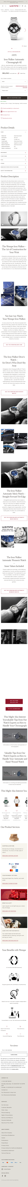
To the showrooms (14, 708)
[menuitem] (2, 6)
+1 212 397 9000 (6, 1081)
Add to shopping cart (14, 97)
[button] (9, 112)
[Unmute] (2, 224)
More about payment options (9, 883)
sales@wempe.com (16, 1065)
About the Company (6, 1132)
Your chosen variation (6, 78)
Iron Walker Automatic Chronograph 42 (6, 816)
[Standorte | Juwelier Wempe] (22, 6)
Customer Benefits (6, 1107)
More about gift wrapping (9, 911)
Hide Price (22, 73)
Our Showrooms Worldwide (8, 1095)
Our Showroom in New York (8, 1092)
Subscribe (14, 1054)
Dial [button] (2, 159)
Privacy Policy (5, 1145)
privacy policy (15, 1069)
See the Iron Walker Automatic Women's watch (14, 591)
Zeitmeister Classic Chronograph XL (17, 816)
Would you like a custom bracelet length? (7, 87)
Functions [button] (4, 156)
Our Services (4, 1105)
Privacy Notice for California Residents (11, 1148)
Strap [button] (2, 163)
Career (3, 1137)
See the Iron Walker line (14, 344)
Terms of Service (5, 1153)
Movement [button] (4, 152)
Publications (4, 1140)
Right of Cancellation (7, 1115)
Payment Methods (6, 1120)
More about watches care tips (10, 940)
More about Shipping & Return (10, 855)
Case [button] (2, 132)
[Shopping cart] (25, 6)
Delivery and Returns (7, 1117)
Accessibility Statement (7, 1150)
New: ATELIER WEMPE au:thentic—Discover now (14, 2)
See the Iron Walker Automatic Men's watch (14, 518)
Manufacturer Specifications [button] (10, 167)
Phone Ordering (5, 1112)
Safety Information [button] (6, 170)
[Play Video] (14, 636)
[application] (14, 218)
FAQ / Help (4, 1110)
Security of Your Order (7, 1122)
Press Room (4, 1143)
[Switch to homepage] (14, 6)
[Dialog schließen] (27, 1)
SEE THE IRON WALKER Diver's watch (14, 392)
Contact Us (4, 1090)
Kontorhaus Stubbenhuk (7, 1135)
